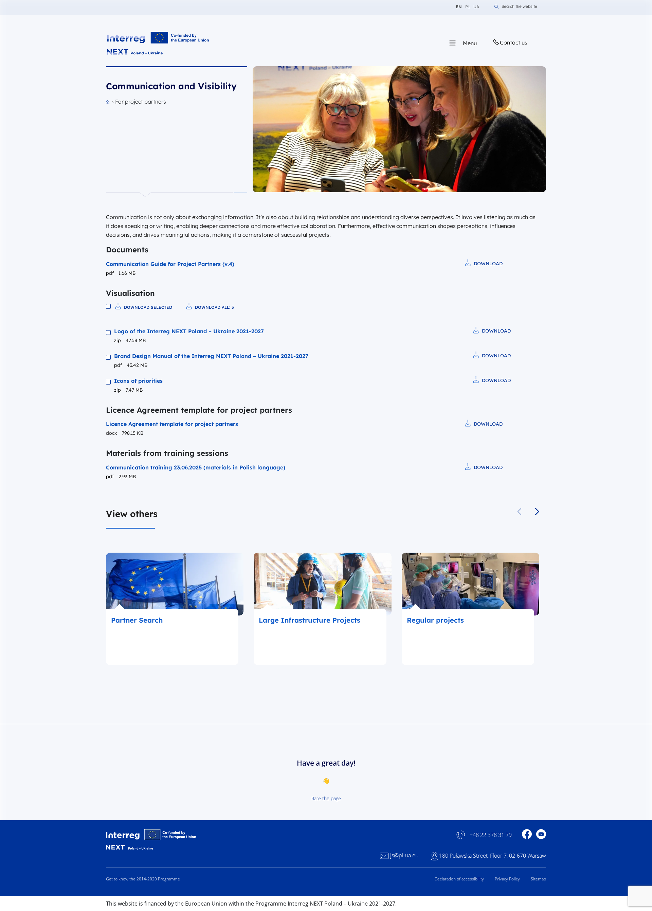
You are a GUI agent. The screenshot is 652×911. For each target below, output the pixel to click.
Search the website (519, 7)
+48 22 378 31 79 (491, 835)
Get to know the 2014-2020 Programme (143, 879)
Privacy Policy (507, 879)
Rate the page (326, 798)
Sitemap (538, 879)
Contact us (513, 42)
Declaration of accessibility (459, 879)
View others (132, 513)
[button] (537, 511)
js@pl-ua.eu (404, 855)
